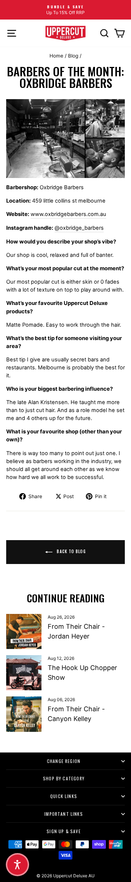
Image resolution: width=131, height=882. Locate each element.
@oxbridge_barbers (79, 228)
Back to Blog (70, 551)
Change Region (63, 761)
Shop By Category (63, 778)
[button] (17, 864)
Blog (73, 56)
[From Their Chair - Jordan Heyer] (23, 631)
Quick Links (63, 796)
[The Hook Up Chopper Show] (23, 672)
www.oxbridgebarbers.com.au (68, 214)
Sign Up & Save (64, 831)
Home (56, 56)
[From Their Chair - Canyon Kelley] (23, 714)
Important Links (63, 814)
